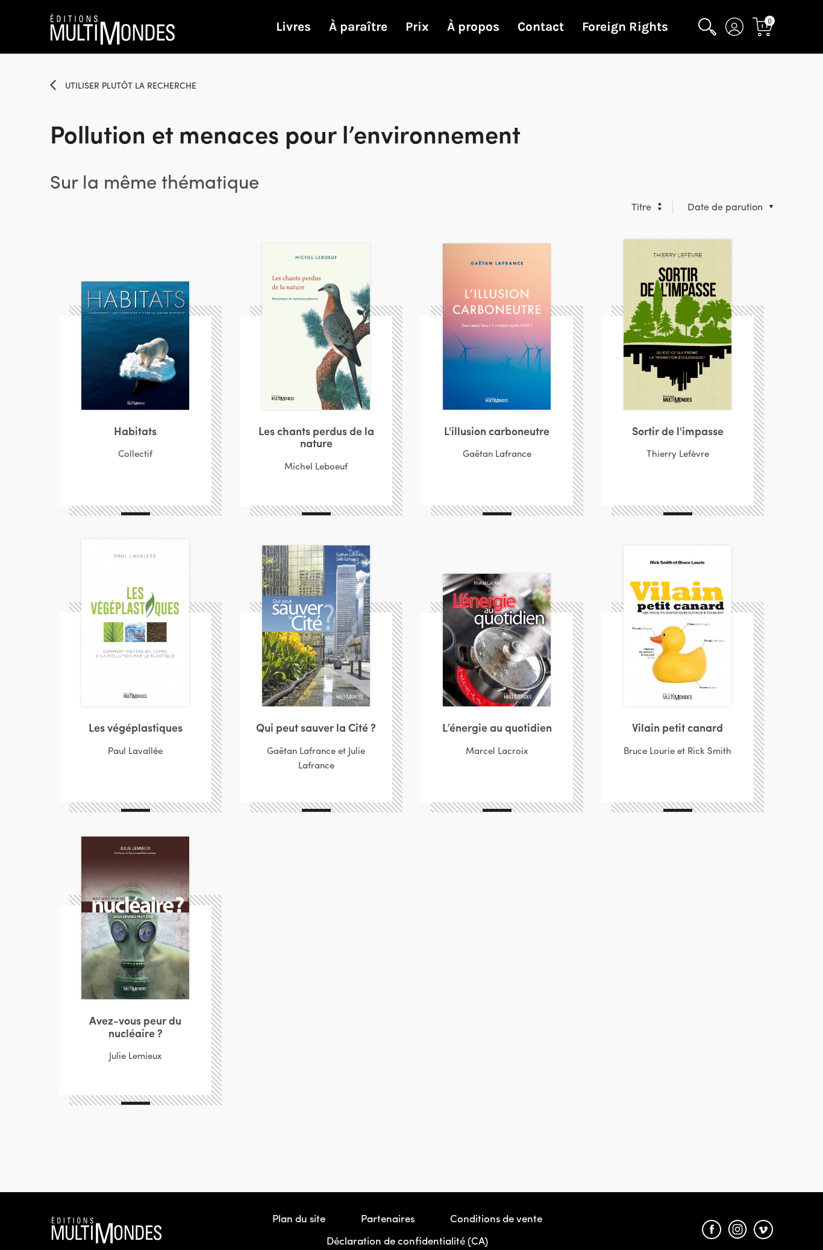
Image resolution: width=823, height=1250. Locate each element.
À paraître (358, 26)
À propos (473, 26)
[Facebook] (711, 1229)
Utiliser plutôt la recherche (130, 85)
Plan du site (298, 1218)
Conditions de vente (496, 1218)
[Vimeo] (763, 1229)
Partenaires (388, 1218)
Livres (293, 26)
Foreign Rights (625, 26)
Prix (417, 26)
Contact (541, 26)
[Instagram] (737, 1229)
